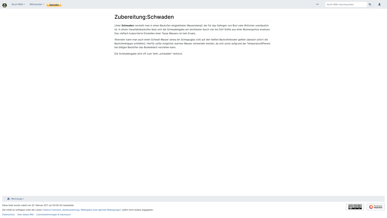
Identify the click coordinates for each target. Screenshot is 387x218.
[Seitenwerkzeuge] (318, 4)
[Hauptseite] (4, 5)
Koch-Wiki (17, 4)
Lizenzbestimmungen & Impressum (53, 214)
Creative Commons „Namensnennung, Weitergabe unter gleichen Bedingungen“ (81, 209)
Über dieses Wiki (25, 214)
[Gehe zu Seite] (370, 4)
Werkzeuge (16, 198)
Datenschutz (8, 214)
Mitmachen (36, 4)
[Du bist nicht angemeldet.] (380, 4)
